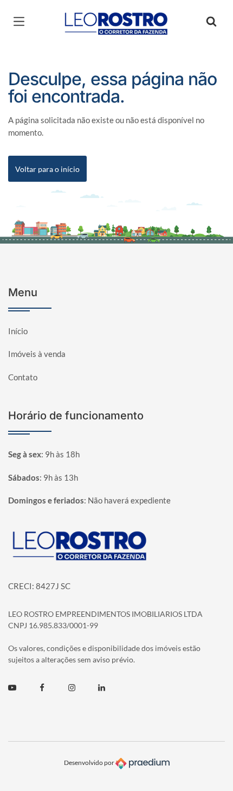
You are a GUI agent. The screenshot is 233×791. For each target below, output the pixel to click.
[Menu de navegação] (21, 21)
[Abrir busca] (211, 22)
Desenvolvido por (89, 762)
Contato (22, 377)
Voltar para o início (47, 169)
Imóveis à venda (37, 354)
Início (18, 331)
